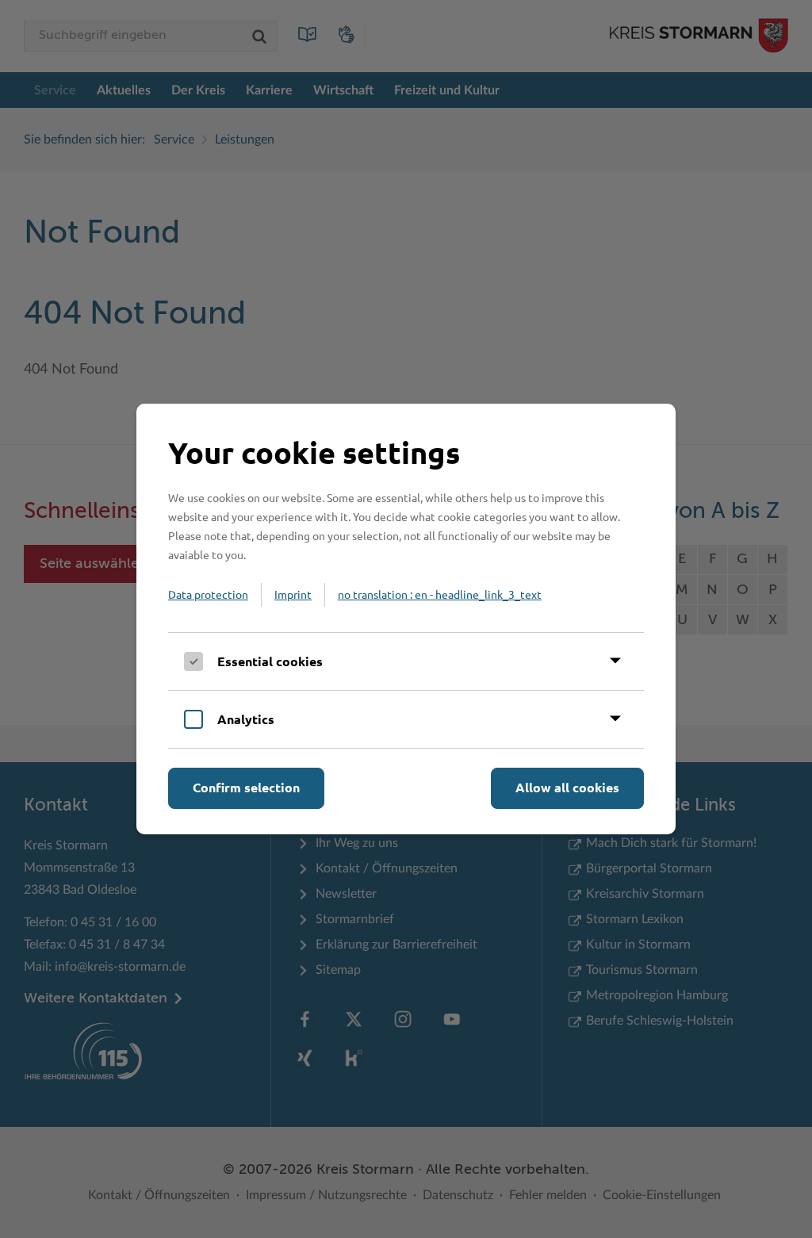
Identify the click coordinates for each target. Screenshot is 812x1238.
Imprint (293, 594)
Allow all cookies (567, 787)
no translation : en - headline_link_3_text (440, 594)
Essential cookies (270, 661)
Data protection (208, 594)
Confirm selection (246, 787)
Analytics (245, 719)
